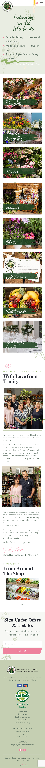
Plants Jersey (22, 714)
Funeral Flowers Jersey (22, 722)
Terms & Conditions (22, 760)
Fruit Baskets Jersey (22, 720)
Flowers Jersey (22, 711)
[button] (4, 589)
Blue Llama (24, 765)
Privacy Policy (35, 758)
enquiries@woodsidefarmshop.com (22, 744)
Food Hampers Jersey (22, 717)
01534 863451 (22, 742)
